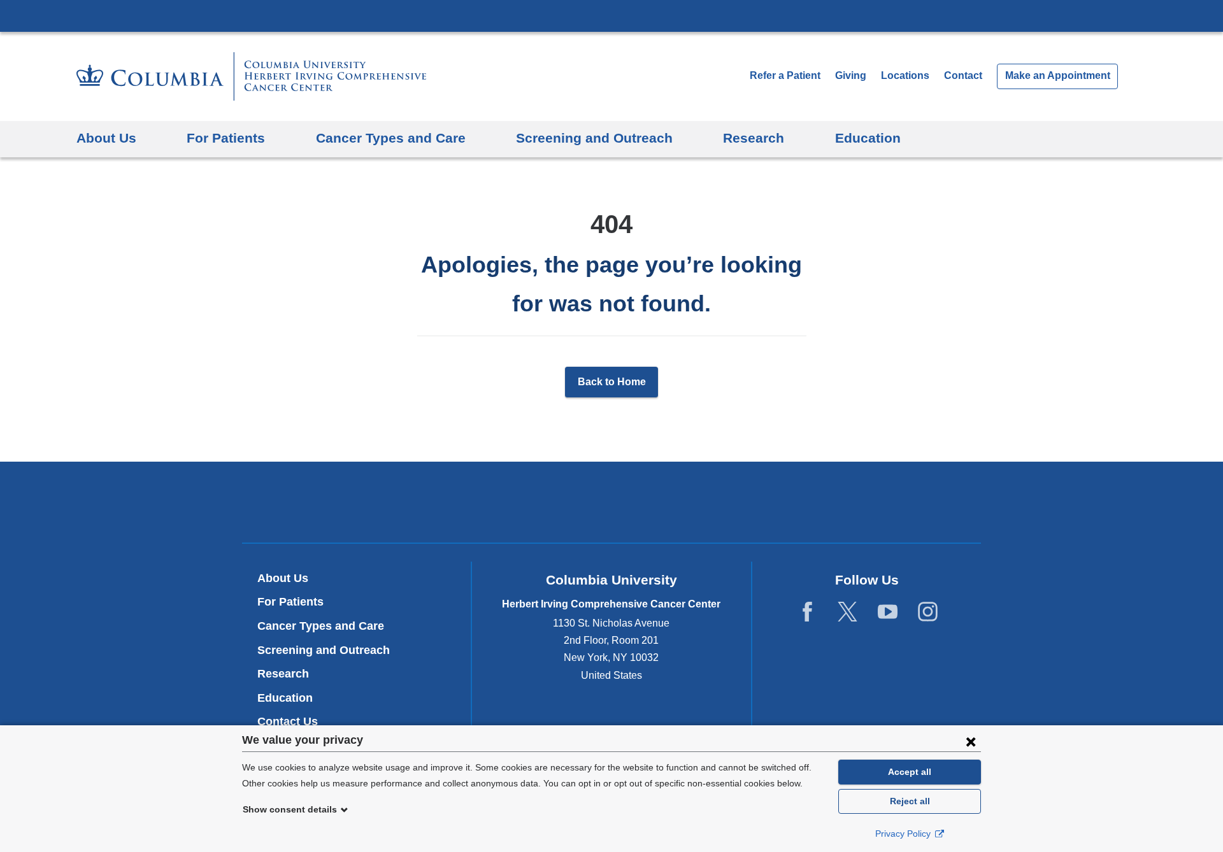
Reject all (910, 801)
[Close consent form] (971, 741)
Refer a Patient (785, 75)
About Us (282, 578)
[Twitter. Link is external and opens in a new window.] (847, 612)
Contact (963, 75)
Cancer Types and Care (320, 626)
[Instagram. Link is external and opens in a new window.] (927, 612)
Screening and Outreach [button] (594, 138)
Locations (906, 75)
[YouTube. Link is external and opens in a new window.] (887, 612)
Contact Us (287, 721)
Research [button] (753, 138)
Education (285, 698)
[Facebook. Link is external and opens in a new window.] (807, 612)
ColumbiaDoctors (795, 502)
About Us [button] (106, 138)
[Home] (251, 76)
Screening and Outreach (323, 650)
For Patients (290, 601)
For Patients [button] (226, 138)
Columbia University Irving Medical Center (611, 15)
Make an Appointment (1057, 75)
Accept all (909, 772)
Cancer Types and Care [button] (391, 138)
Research (283, 673)
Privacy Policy (904, 833)
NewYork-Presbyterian (612, 505)
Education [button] (868, 138)
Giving (850, 75)
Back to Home (612, 381)
